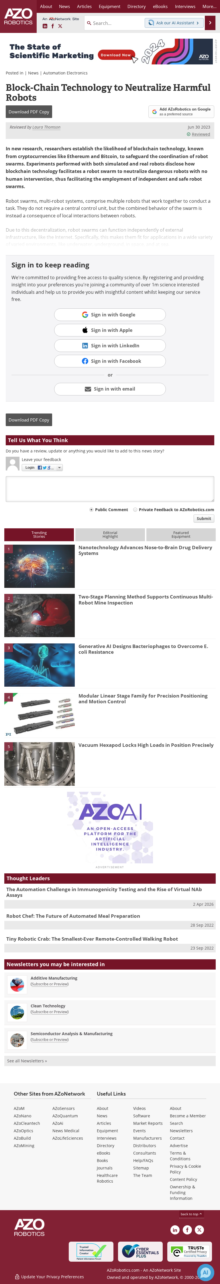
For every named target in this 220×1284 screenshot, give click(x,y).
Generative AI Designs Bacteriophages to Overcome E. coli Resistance (143, 649)
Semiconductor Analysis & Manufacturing (72, 1033)
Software (141, 1115)
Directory (105, 1145)
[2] (39, 615)
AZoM (19, 1108)
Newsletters (181, 1130)
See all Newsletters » (27, 1061)
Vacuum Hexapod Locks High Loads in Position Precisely (146, 745)
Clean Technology (48, 1006)
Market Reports (148, 1123)
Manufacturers (147, 1138)
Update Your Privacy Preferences (52, 1276)
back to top (190, 1214)
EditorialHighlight (110, 534)
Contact (177, 1138)
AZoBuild (22, 1138)
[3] (39, 664)
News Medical (65, 1130)
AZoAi (57, 1123)
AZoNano (22, 1115)
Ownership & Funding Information (182, 1192)
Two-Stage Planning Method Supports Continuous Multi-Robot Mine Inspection (145, 599)
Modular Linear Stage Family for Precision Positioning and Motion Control (143, 698)
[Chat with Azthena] (205, 1272)
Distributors (144, 1145)
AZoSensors (63, 1108)
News (33, 73)
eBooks (103, 1153)
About (102, 1108)
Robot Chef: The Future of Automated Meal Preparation (73, 916)
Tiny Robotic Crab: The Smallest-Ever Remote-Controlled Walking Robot (92, 939)
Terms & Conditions (180, 1155)
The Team (142, 1175)
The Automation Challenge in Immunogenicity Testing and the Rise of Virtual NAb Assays (104, 892)
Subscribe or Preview (49, 983)
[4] (39, 714)
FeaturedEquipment (181, 534)
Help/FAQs (143, 1160)
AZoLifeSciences (67, 1138)
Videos (139, 1108)
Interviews (107, 1138)
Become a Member (188, 1115)
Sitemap (141, 1168)
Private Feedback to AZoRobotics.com (176, 509)
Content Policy (183, 1179)
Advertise (179, 1145)
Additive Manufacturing (54, 978)
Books (102, 1160)
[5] (39, 763)
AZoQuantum (65, 1115)
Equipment (107, 1130)
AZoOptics (23, 1130)
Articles (104, 1123)
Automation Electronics (65, 73)
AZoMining (24, 1145)
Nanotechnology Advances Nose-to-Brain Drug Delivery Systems (145, 550)
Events (139, 1130)
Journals (105, 1168)
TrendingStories (39, 534)
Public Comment (111, 509)
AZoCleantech (27, 1123)
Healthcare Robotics (107, 1178)
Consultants (144, 1153)
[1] (39, 565)
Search (176, 1123)
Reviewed (201, 134)
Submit (204, 518)
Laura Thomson (46, 127)
